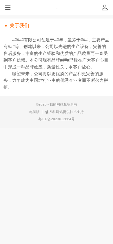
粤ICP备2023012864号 (56, 119)
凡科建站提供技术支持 (66, 112)
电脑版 (34, 112)
